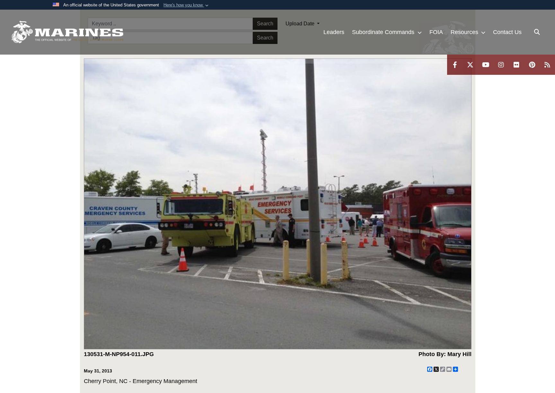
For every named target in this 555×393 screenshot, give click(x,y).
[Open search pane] (537, 32)
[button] (186, 5)
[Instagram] (501, 65)
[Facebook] (455, 65)
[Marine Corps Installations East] (67, 32)
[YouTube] (485, 65)
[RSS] (547, 65)
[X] (470, 65)
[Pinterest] (532, 65)
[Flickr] (516, 65)
